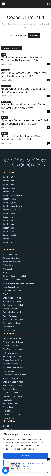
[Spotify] (18, 165)
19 (48, 64)
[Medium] (43, 160)
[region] (25, 453)
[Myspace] (7, 165)
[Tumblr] (28, 165)
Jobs (3, 54)
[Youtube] (39, 165)
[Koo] (33, 160)
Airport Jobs (6, 86)
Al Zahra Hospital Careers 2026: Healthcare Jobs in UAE (21, 138)
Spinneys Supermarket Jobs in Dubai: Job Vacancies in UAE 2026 (25, 122)
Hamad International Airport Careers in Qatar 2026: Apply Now (24, 106)
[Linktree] (44, 165)
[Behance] (6, 160)
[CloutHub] (12, 160)
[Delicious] (17, 160)
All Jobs (4, 117)
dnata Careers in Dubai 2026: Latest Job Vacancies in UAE (24, 90)
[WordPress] (33, 165)
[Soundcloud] (12, 165)
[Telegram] (23, 165)
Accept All (25, 455)
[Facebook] (28, 160)
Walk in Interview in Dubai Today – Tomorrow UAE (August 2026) (23, 59)
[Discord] (22, 160)
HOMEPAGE (34, 35)
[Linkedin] (38, 160)
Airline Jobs (6, 70)
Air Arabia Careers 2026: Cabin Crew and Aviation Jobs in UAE (24, 74)
